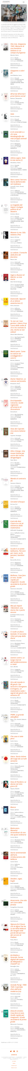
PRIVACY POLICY (14, 1067)
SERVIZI (14, 1063)
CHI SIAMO (14, 1061)
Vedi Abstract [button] (14, 67)
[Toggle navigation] (24, 2)
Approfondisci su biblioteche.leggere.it (16, 64)
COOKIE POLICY (14, 1065)
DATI (9, 1042)
